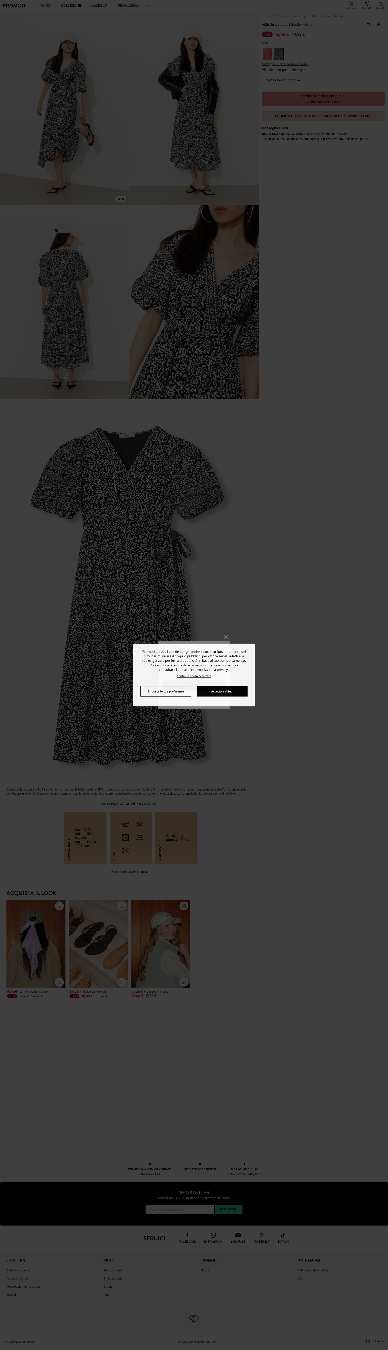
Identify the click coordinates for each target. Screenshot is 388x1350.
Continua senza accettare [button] (194, 676)
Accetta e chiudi (222, 691)
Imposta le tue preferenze (166, 691)
